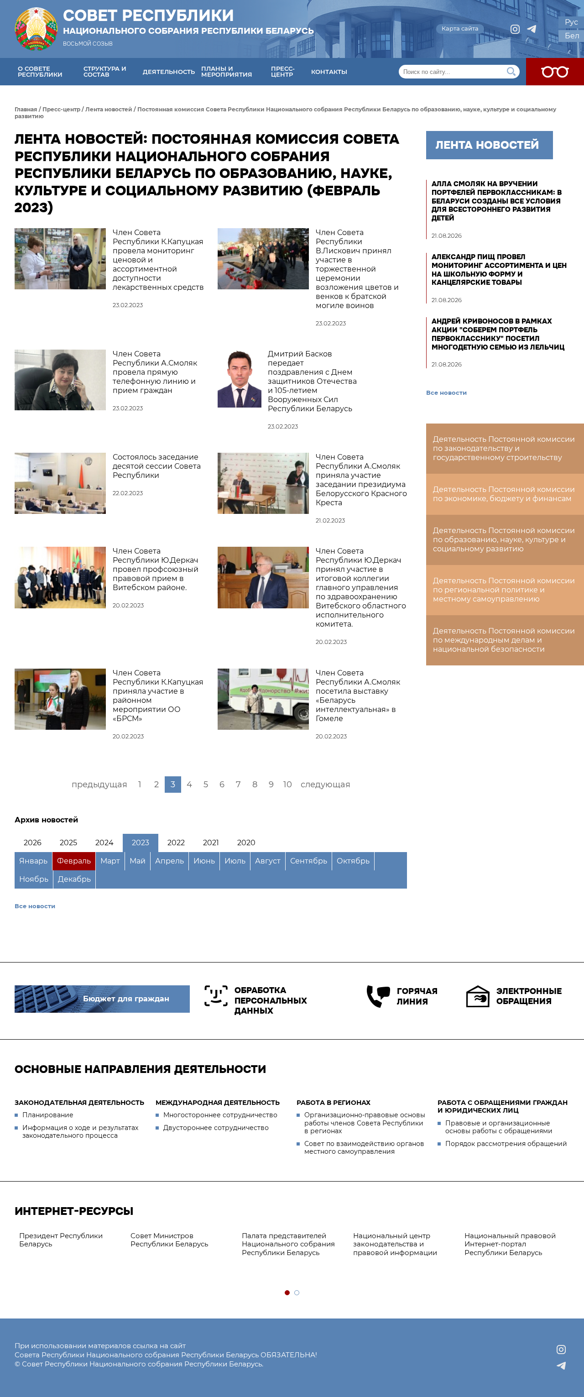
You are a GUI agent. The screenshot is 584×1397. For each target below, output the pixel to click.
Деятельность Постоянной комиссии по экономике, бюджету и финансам (504, 494)
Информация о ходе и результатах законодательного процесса (80, 1132)
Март (110, 861)
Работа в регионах (333, 1103)
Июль (234, 861)
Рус (571, 22)
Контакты (329, 71)
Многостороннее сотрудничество (220, 1115)
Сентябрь (308, 861)
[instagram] (515, 29)
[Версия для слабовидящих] (555, 71)
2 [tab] (297, 1293)
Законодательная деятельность (79, 1103)
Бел (572, 35)
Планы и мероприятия (226, 71)
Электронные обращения (529, 996)
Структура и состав (104, 71)
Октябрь (353, 861)
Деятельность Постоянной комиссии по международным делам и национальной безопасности (504, 640)
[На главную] (36, 29)
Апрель (169, 861)
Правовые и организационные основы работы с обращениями (499, 1127)
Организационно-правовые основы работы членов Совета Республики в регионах (364, 1123)
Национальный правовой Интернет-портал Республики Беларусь (510, 1244)
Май (138, 861)
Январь (33, 861)
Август (268, 861)
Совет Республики (188, 21)
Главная (26, 109)
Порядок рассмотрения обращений (506, 1144)
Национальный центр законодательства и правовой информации (395, 1244)
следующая (325, 785)
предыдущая (99, 785)
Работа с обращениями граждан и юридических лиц (503, 1107)
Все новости (35, 906)
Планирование (47, 1115)
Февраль (74, 861)
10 (287, 785)
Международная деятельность (218, 1103)
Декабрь (74, 879)
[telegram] (531, 29)
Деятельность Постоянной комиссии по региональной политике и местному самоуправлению (504, 589)
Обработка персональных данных (271, 1000)
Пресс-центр (283, 71)
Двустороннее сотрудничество (216, 1128)
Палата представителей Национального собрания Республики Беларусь (288, 1244)
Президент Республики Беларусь (61, 1240)
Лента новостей (108, 109)
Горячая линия (417, 996)
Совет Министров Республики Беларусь (169, 1240)
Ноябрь (33, 879)
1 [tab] (287, 1293)
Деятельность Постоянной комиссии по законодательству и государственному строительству (504, 448)
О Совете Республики (40, 71)
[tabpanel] (70, 1240)
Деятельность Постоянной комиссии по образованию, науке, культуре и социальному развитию (504, 539)
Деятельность (169, 71)
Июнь (204, 861)
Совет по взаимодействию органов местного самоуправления (364, 1148)
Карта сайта (460, 28)
